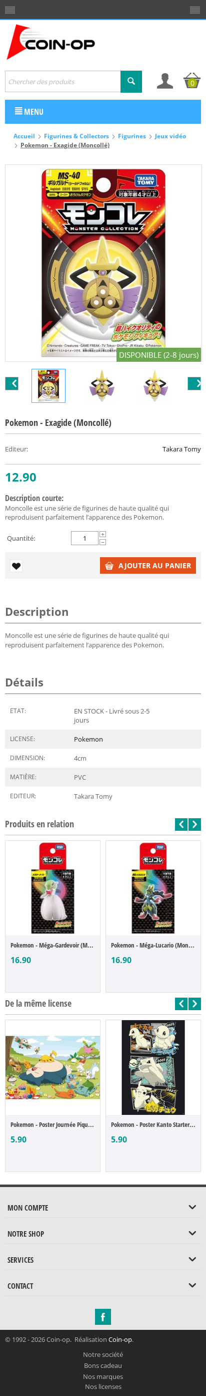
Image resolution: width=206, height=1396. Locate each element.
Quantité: (21, 538)
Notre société (103, 1354)
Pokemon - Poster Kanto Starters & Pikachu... (153, 1124)
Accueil (24, 136)
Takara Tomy (181, 448)
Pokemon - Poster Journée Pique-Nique (52, 1124)
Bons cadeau (103, 1365)
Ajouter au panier (154, 565)
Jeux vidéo (170, 136)
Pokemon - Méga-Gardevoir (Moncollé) (52, 945)
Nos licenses (103, 1386)
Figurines (132, 136)
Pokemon (88, 739)
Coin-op (120, 1339)
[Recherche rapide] (131, 82)
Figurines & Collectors (76, 136)
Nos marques (103, 1376)
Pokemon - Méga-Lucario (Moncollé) (153, 945)
